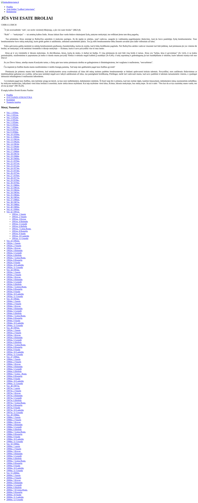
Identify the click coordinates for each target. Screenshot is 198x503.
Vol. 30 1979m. (13, 183)
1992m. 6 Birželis (14, 255)
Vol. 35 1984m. (13, 195)
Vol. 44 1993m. (13, 270)
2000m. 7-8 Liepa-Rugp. (17, 490)
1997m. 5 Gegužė (14, 398)
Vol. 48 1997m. (13, 386)
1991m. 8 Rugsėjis (20, 231)
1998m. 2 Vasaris (13, 420)
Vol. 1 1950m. (12, 113)
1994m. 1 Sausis (13, 301)
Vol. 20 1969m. (13, 158)
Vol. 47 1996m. (13, 357)
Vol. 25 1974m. (13, 171)
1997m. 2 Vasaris (13, 391)
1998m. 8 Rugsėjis (14, 434)
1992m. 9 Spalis (13, 262)
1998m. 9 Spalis (13, 437)
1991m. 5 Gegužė (19, 224)
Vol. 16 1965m (12, 149)
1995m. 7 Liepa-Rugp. (16, 345)
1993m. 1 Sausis (13, 272)
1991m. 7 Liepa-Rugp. (21, 229)
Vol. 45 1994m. (13, 299)
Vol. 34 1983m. (13, 192)
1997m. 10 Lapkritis (15, 410)
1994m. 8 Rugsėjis (14, 318)
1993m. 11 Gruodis (14, 296)
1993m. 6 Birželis (14, 284)
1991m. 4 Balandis (20, 221)
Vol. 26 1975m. (13, 173)
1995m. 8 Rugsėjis (14, 347)
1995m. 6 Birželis (14, 342)
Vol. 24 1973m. (13, 168)
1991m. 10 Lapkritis (20, 236)
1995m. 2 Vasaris (13, 333)
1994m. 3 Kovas (13, 306)
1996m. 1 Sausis (13, 359)
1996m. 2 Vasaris (13, 362)
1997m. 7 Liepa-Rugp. (16, 403)
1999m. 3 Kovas (13, 451)
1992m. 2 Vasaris (13, 246)
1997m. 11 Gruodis (14, 412)
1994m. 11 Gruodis (14, 325)
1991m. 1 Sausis (19, 214)
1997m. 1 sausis (13, 388)
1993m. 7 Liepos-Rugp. (16, 287)
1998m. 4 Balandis (14, 424)
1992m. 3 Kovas (13, 248)
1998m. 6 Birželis (14, 429)
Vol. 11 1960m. (13, 137)
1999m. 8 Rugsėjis (14, 463)
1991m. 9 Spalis (19, 233)
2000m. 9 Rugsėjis (14, 492)
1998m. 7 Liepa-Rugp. (16, 432)
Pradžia (9, 7)
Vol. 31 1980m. (13, 185)
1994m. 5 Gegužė (14, 311)
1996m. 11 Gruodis (14, 383)
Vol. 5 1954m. (12, 122)
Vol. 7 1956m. (12, 127)
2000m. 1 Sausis (13, 475)
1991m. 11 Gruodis (20, 238)
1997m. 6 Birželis (14, 400)
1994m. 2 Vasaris (13, 304)
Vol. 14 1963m (12, 144)
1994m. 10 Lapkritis (15, 323)
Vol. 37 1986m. (13, 200)
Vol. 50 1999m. (13, 444)
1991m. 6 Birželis (19, 226)
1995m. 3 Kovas (13, 335)
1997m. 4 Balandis (14, 395)
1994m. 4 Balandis (14, 308)
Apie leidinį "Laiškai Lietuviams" (20, 9)
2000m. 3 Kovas (13, 480)
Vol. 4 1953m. (12, 120)
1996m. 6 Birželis (14, 371)
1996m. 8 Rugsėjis (14, 376)
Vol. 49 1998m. (13, 415)
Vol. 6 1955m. (12, 125)
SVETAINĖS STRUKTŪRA (19, 97)
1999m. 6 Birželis (14, 458)
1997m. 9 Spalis (13, 408)
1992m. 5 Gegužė (14, 253)
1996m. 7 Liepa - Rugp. (16, 374)
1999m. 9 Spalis (13, 466)
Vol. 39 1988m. (13, 204)
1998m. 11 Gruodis (14, 441)
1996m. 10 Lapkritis (15, 381)
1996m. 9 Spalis (13, 379)
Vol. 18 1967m (12, 154)
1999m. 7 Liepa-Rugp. (16, 461)
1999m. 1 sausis (13, 446)
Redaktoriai (11, 11)
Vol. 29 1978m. (13, 180)
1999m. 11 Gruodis (14, 470)
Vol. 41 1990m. (13, 209)
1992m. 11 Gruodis (14, 267)
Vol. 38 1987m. (13, 202)
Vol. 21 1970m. (13, 161)
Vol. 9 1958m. (12, 132)
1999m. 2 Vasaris (13, 449)
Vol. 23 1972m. (13, 166)
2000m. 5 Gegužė (14, 485)
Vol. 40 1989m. (13, 207)
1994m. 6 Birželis (14, 313)
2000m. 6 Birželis (14, 487)
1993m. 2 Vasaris (13, 275)
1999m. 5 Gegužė (14, 456)
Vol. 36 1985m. (13, 197)
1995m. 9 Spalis (13, 349)
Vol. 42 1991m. (13, 212)
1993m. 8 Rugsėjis (14, 289)
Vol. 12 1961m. (13, 139)
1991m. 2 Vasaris (19, 216)
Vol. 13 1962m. (13, 142)
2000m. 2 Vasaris (13, 478)
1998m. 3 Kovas (13, 422)
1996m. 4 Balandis (14, 366)
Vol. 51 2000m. (13, 473)
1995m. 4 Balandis (14, 337)
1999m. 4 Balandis (14, 453)
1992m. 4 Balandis (14, 250)
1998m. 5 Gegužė (14, 427)
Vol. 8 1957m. (12, 129)
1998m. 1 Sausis (13, 417)
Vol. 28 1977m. (13, 178)
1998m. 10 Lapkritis (15, 439)
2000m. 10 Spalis (13, 495)
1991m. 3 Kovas (19, 219)
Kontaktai (10, 100)
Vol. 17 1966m (12, 151)
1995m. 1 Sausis (13, 330)
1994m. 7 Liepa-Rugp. (16, 316)
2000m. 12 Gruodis (14, 499)
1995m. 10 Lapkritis (15, 352)
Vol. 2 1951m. (12, 115)
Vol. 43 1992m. (13, 241)
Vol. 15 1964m (12, 146)
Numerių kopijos (13, 102)
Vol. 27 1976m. (13, 175)
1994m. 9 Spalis (13, 320)
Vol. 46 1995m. (13, 328)
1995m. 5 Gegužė (14, 340)
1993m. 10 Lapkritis (15, 294)
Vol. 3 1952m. (12, 117)
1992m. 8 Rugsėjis (14, 260)
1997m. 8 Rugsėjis (14, 405)
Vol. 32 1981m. (13, 187)
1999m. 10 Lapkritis (15, 468)
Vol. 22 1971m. (13, 163)
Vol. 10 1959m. (13, 134)
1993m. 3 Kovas (13, 277)
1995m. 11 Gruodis (14, 354)
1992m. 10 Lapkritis (15, 265)
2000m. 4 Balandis (14, 483)
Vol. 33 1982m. (13, 190)
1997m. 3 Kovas (13, 393)
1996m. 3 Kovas (13, 364)
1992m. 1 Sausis (13, 243)
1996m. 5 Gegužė (14, 369)
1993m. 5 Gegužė (14, 282)
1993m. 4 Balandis (14, 279)
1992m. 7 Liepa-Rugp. (16, 258)
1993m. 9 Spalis (13, 291)
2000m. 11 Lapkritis (15, 497)
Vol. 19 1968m (12, 156)
